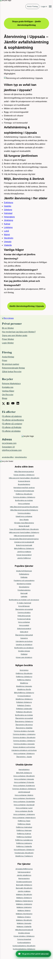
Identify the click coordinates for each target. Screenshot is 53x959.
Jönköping (8, 220)
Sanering (24, 638)
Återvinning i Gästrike (24, 728)
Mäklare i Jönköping (24, 904)
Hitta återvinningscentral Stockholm (24, 507)
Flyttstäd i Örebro (24, 705)
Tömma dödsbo (24, 513)
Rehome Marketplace (11, 384)
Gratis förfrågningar (24, 571)
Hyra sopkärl (24, 625)
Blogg (4, 398)
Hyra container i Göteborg (24, 753)
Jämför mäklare (24, 891)
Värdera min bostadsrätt (24, 542)
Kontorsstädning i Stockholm (24, 946)
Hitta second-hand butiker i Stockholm (24, 478)
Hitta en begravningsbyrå (24, 536)
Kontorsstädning (24, 943)
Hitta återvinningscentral (24, 472)
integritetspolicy (21, 457)
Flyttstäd (24, 654)
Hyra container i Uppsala (24, 779)
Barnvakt (24, 593)
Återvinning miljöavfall (24, 635)
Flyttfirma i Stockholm (24, 494)
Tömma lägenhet (24, 939)
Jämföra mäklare (24, 552)
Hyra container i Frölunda (24, 782)
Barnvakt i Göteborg (24, 885)
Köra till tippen (24, 606)
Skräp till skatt (24, 526)
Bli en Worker (8, 328)
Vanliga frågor (8, 391)
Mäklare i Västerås (24, 926)
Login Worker (8, 343)
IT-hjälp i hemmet (24, 603)
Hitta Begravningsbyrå (24, 930)
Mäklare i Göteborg (24, 898)
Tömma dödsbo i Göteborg (24, 497)
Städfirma (24, 683)
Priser (4, 360)
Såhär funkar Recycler (11, 372)
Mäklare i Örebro (24, 917)
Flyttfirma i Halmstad (24, 827)
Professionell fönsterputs (24, 491)
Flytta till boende (24, 616)
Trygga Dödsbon (24, 696)
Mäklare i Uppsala (24, 923)
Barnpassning (24, 878)
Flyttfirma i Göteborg (24, 677)
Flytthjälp (24, 577)
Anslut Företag (32, 6)
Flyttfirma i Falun (24, 821)
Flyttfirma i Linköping (24, 843)
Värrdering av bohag (24, 641)
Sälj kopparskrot (24, 872)
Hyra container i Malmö (24, 795)
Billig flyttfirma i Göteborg (24, 548)
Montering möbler (24, 584)
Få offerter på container (12, 424)
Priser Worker (8, 339)
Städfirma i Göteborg (24, 699)
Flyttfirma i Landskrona (24, 840)
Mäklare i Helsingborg (24, 901)
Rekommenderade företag (13, 368)
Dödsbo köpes (24, 651)
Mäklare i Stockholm (24, 894)
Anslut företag (8, 357)
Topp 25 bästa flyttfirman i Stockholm (24, 529)
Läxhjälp (24, 596)
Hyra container (24, 504)
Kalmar (7, 224)
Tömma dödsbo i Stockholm (24, 737)
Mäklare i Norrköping (24, 914)
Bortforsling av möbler (24, 500)
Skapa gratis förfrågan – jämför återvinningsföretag (26, 23)
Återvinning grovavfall (24, 609)
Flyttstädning (24, 574)
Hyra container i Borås (24, 811)
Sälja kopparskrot (24, 629)
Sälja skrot (24, 632)
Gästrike (7, 206)
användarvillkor (8, 457)
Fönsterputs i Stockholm (24, 853)
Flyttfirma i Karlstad (24, 837)
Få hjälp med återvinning (24, 523)
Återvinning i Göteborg (24, 721)
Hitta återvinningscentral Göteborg (24, 510)
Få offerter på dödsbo (11, 431)
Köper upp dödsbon (24, 657)
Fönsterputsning (24, 590)
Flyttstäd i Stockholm (24, 712)
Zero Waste (24, 520)
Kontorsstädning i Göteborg (24, 949)
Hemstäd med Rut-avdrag (24, 488)
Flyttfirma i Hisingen (24, 830)
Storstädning (24, 587)
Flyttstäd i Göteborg (24, 702)
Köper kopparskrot (24, 555)
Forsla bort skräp (24, 619)
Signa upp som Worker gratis (14, 335)
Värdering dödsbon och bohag (24, 750)
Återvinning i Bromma (24, 725)
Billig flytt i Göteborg (24, 773)
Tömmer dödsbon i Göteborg (24, 789)
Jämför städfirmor (24, 875)
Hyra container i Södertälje (24, 802)
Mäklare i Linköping (24, 907)
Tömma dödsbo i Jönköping (24, 734)
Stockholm (8, 238)
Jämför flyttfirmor (24, 558)
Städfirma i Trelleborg (24, 856)
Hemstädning (24, 769)
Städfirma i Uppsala (24, 686)
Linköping (8, 227)
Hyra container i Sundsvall (24, 805)
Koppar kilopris (24, 481)
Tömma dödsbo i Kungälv (24, 731)
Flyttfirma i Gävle (24, 824)
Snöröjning (24, 670)
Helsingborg (9, 217)
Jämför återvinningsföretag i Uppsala (26, 306)
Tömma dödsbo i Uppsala (24, 744)
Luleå (6, 231)
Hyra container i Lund (24, 808)
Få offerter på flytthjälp (11, 427)
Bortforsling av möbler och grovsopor (24, 600)
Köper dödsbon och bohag (24, 747)
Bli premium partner (10, 364)
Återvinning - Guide (24, 757)
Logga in (44, 6)
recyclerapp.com (9, 443)
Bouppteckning (24, 484)
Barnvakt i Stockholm (24, 888)
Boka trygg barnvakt (24, 545)
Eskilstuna (8, 202)
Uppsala (7, 242)
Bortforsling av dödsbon (24, 648)
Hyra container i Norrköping (24, 798)
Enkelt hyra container (24, 516)
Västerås (8, 245)
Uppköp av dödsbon (24, 645)
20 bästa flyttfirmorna (24, 869)
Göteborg (8, 210)
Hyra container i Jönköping (24, 814)
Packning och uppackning (24, 580)
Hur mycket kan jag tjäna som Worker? (19, 332)
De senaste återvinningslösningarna (24, 539)
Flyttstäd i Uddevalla (24, 709)
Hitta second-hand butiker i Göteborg (24, 532)
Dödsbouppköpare (24, 882)
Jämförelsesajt (24, 792)
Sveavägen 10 (8, 447)
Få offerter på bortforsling (13, 420)
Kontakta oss (7, 387)
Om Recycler (7, 395)
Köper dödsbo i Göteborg (24, 475)
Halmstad (8, 213)
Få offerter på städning (12, 416)
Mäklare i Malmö (24, 910)
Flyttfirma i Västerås (24, 846)
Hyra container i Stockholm (24, 776)
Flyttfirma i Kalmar (24, 834)
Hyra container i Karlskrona (24, 786)
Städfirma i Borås (24, 689)
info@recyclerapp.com (12, 450)
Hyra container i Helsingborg (24, 818)
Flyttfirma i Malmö (24, 680)
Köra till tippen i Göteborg (24, 850)
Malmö (7, 235)
